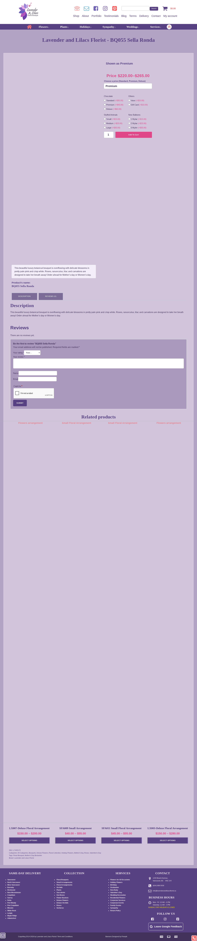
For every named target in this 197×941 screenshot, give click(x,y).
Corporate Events (117, 903)
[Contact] (86, 8)
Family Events (115, 905)
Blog (124, 15)
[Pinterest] (115, 8)
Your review (19, 357)
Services (155, 26)
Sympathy (108, 26)
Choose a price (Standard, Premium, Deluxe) (125, 81)
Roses (86, 853)
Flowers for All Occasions (120, 880)
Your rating (18, 353)
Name (15, 373)
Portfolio (96, 15)
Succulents (61, 892)
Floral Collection (55, 853)
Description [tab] (24, 296)
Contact (156, 15)
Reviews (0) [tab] (50, 296)
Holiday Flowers (67, 853)
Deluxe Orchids (62, 903)
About (85, 15)
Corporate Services (117, 900)
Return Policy (115, 911)
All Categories (23, 853)
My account (170, 15)
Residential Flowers (117, 898)
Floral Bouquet (18, 855)
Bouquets (32, 853)
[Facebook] (96, 8)
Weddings (132, 26)
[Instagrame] (105, 8)
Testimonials (111, 15)
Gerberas (60, 908)
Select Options (29, 840)
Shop (76, 15)
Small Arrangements (64, 882)
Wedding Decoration (118, 895)
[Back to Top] (194, 938)
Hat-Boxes (60, 895)
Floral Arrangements (64, 885)
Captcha (18, 386)
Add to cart (133, 135)
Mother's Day (78, 853)
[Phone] (77, 8)
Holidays (85, 26)
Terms (133, 15)
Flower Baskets (62, 898)
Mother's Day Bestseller (33, 855)
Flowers (43, 26)
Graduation (114, 887)
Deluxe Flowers (42, 853)
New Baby (114, 890)
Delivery (144, 15)
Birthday (113, 885)
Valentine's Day (95, 853)
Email (15, 379)
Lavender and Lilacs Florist (24, 858)
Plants (63, 26)
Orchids (59, 887)
